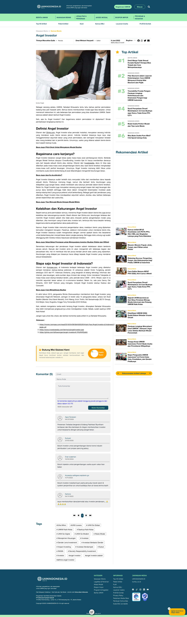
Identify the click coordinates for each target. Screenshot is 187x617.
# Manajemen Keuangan (66, 538)
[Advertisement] (126, 189)
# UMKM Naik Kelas (64, 529)
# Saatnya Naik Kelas (85, 529)
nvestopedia (89, 163)
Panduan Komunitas (120, 601)
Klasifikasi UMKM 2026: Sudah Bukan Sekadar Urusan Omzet (140, 315)
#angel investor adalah (94, 555)
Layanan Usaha (122, 24)
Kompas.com (52, 267)
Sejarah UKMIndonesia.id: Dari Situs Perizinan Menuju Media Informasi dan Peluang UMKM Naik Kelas (140, 301)
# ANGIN (59, 551)
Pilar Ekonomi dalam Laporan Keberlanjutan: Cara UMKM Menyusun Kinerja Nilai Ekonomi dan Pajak (140, 79)
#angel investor (75, 555)
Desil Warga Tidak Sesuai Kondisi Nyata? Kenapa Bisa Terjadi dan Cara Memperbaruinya (139, 63)
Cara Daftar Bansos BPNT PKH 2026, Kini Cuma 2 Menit (140, 272)
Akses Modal (102, 17)
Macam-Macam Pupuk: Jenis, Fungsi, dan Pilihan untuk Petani (140, 247)
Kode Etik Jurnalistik (120, 604)
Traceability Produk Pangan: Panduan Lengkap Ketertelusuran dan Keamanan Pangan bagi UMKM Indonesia (139, 95)
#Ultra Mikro (61, 525)
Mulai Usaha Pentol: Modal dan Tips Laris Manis (139, 125)
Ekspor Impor (121, 17)
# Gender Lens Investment (66, 542)
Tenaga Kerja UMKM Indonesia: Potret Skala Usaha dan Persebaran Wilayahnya (140, 344)
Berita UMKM (42, 17)
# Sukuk (101, 547)
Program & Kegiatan (140, 17)
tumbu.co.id (136, 582)
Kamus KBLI (99, 24)
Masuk (140, 7)
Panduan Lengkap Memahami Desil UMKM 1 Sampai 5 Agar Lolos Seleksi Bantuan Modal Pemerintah (140, 329)
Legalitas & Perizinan (81, 17)
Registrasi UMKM (123, 7)
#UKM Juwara (76, 525)
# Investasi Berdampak (84, 547)
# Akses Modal (99, 534)
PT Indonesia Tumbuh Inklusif (45, 598)
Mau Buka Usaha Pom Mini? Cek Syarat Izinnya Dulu (139, 136)
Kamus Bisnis (56, 31)
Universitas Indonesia (81, 592)
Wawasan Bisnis (64, 17)
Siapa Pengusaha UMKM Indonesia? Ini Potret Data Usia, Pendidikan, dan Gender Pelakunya (140, 358)
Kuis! (82, 24)
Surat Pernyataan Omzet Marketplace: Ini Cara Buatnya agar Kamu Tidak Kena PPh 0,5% (140, 111)
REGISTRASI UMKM (179, 612)
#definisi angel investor (65, 560)
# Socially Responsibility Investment (82, 551)
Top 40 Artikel (41, 24)
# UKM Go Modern (82, 534)
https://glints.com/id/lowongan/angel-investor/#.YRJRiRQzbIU (63, 332)
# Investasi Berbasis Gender (92, 542)
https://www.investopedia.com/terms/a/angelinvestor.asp (61, 330)
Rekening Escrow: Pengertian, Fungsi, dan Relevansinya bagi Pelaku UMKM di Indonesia (140, 260)
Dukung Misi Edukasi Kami (55, 349)
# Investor (60, 555)
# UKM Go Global (93, 525)
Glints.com (50, 132)
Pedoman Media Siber (121, 598)
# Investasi (84, 538)
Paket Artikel (63, 24)
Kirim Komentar (98, 408)
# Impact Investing (63, 547)
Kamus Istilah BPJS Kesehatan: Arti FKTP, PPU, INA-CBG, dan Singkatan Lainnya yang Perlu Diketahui (139, 233)
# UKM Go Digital (63, 534)
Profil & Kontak (145, 24)
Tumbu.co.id (97, 613)
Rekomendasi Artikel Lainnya (134, 373)
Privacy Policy (118, 595)
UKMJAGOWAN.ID (138, 579)
